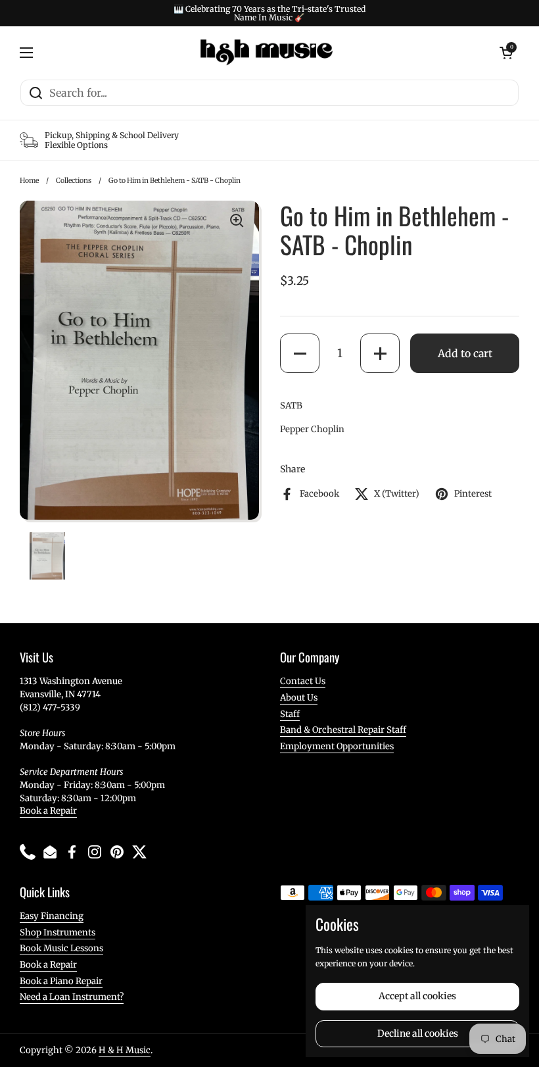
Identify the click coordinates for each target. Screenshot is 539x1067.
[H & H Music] (266, 52)
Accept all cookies (417, 996)
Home (29, 180)
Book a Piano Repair (61, 981)
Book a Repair (48, 810)
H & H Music (125, 1050)
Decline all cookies (417, 1033)
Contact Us (302, 681)
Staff (290, 714)
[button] (299, 353)
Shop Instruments (57, 932)
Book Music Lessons (61, 948)
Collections (73, 180)
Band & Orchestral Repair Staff (343, 729)
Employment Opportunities (337, 746)
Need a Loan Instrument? (72, 997)
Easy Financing (51, 916)
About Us (298, 697)
